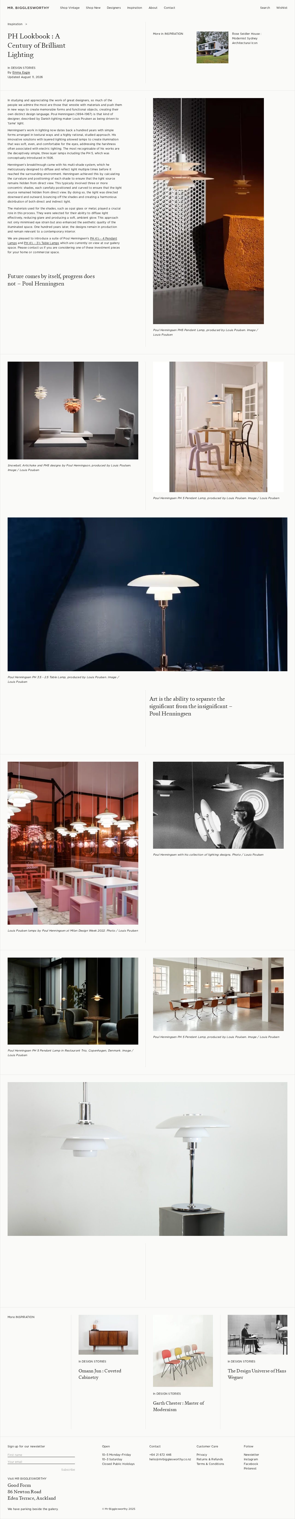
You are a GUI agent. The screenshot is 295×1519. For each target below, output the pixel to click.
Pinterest (250, 1468)
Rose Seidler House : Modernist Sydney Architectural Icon (247, 38)
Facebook (251, 1464)
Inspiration (134, 7)
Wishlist (281, 7)
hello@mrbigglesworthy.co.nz (170, 1459)
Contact (169, 7)
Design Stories (23, 68)
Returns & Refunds (210, 1459)
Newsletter (251, 1454)
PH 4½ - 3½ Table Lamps (41, 243)
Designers (114, 7)
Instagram (251, 1459)
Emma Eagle (21, 72)
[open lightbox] (206, 211)
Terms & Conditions (210, 1464)
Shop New (93, 7)
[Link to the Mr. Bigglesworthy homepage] (28, 8)
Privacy (202, 1454)
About (153, 7)
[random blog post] (212, 47)
